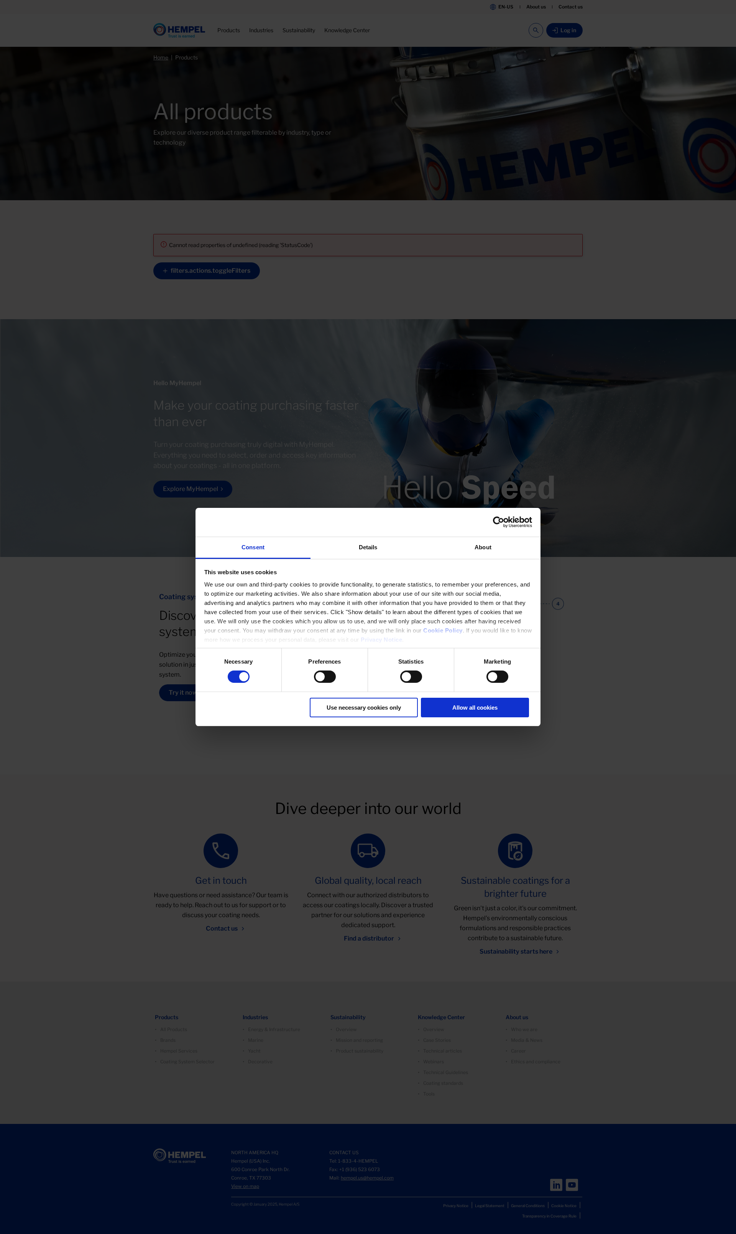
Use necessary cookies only (364, 707)
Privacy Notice (381, 639)
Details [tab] (368, 547)
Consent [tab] (253, 547)
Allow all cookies (475, 707)
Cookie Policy (443, 630)
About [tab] (483, 547)
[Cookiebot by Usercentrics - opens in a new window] (498, 522)
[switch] (325, 677)
